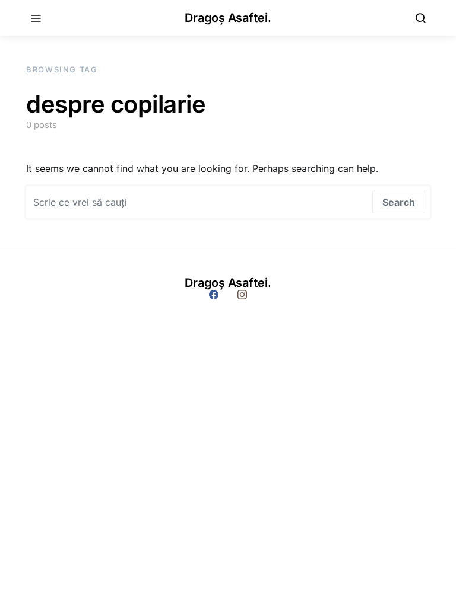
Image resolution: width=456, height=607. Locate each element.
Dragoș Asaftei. (228, 18)
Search (398, 202)
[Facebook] (214, 294)
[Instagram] (242, 294)
